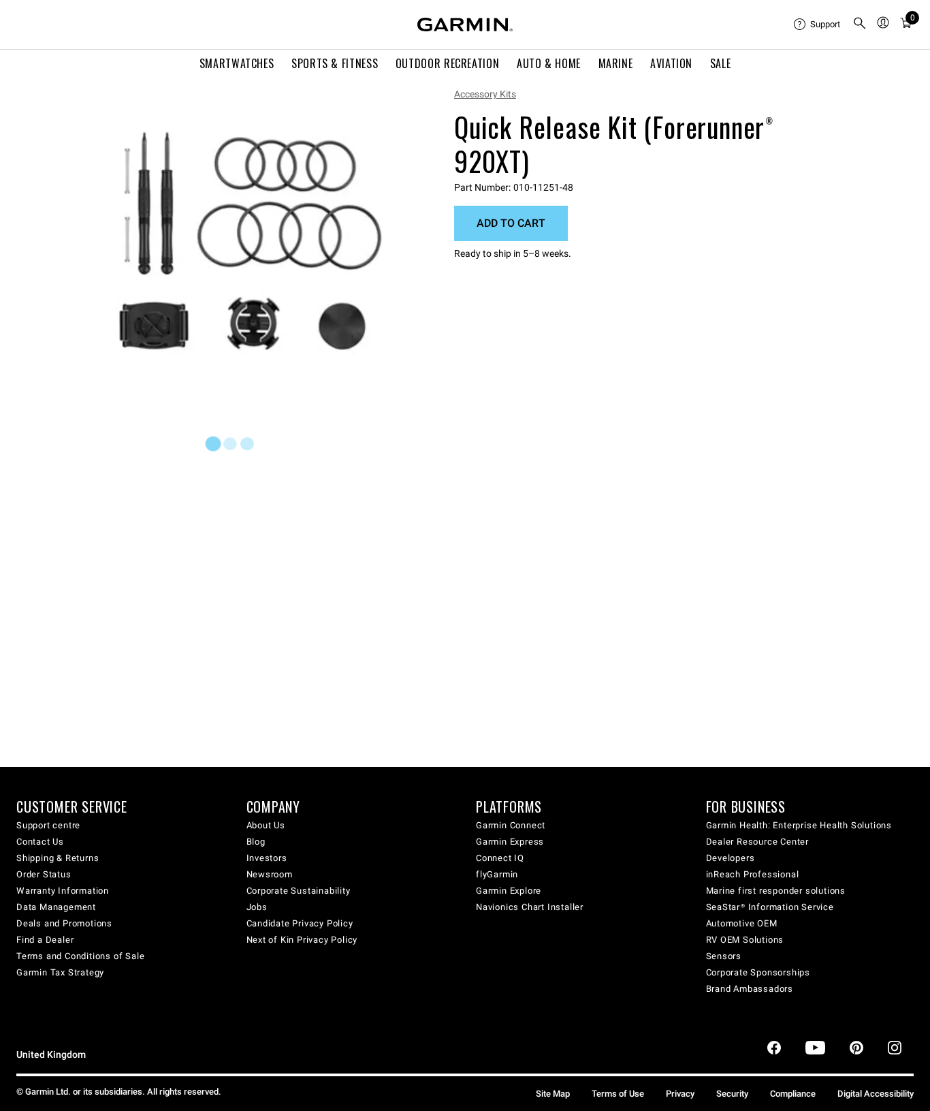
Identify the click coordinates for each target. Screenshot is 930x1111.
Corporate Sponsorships (758, 972)
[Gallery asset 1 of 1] (250, 240)
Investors (266, 858)
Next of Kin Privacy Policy (302, 940)
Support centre (48, 825)
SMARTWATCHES (236, 63)
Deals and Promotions (64, 923)
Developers (730, 858)
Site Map (553, 1094)
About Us (265, 825)
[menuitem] (817, 24)
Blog (256, 841)
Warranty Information (62, 891)
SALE (720, 63)
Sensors (724, 956)
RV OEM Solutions (745, 940)
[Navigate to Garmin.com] (465, 24)
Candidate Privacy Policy (299, 923)
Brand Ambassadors (750, 989)
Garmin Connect (510, 825)
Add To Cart (511, 223)
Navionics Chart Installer (529, 907)
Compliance (793, 1094)
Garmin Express (510, 841)
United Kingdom (51, 1055)
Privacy (680, 1094)
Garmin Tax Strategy (60, 972)
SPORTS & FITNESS (334, 63)
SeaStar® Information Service (770, 907)
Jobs (257, 907)
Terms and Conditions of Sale (80, 956)
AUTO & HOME (549, 63)
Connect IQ (500, 858)
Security (732, 1094)
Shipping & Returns (57, 858)
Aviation (671, 63)
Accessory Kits (485, 94)
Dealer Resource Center (757, 841)
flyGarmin (497, 874)
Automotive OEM (741, 923)
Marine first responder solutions (776, 891)
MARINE (615, 63)
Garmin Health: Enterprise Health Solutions (799, 825)
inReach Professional (752, 874)
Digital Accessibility (875, 1094)
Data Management (56, 907)
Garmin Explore (508, 891)
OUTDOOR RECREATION (448, 63)
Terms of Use (618, 1094)
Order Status (43, 874)
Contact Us (40, 841)
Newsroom (269, 874)
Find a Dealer (45, 940)
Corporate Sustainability (298, 891)
